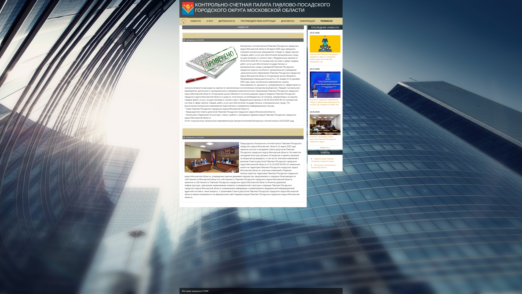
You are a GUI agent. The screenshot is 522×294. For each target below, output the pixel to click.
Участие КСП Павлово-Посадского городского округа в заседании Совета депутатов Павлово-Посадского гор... (324, 58)
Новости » (325, 147)
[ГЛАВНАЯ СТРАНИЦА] (184, 21)
